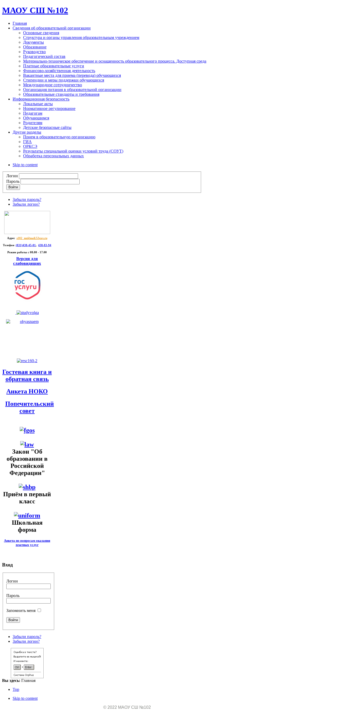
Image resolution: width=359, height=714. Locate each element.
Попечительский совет (29, 407)
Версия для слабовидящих (27, 261)
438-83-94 (44, 245)
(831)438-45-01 (26, 245)
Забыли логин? (26, 204)
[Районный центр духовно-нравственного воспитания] (27, 312)
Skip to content (25, 165)
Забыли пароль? (27, 199)
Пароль (12, 181)
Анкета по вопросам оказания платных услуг (27, 543)
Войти (13, 187)
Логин (12, 176)
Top (16, 689)
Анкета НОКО (27, 391)
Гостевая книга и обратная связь (27, 375)
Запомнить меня (20, 610)
